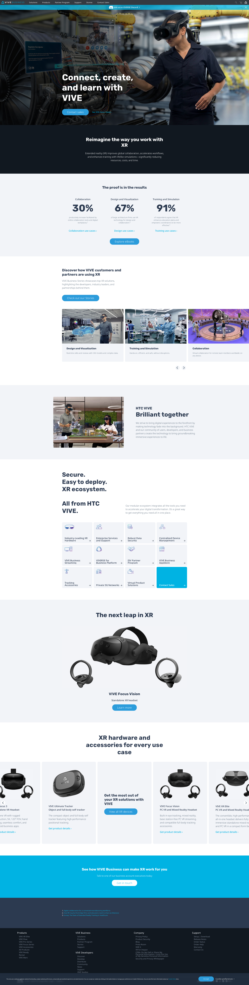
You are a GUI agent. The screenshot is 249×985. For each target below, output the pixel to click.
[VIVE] (12, 2)
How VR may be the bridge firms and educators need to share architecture (91, 913)
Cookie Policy (172, 979)
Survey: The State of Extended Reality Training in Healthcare (86, 915)
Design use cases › (124, 230)
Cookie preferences (224, 979)
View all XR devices (120, 811)
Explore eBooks (124, 241)
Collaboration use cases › (83, 230)
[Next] (184, 368)
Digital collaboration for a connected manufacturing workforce (87, 910)
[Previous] (177, 368)
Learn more (124, 707)
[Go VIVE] (245, 2)
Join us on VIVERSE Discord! (126, 7)
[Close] (236, 2)
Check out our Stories (80, 298)
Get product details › (171, 831)
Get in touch (124, 883)
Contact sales (75, 112)
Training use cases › (166, 230)
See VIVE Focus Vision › (101, 112)
